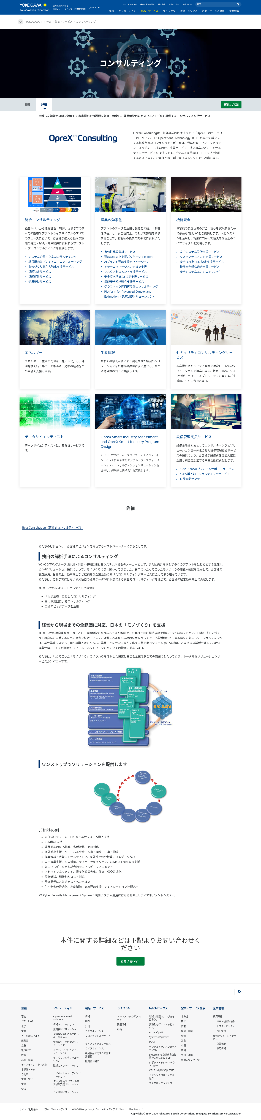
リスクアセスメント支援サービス (125, 272)
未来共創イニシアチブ (160, 1083)
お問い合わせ (174, 4)
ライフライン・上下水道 (34, 1064)
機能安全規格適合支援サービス (124, 282)
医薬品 (24, 1040)
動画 (119, 1029)
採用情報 (161, 4)
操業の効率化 (111, 220)
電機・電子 (27, 1079)
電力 (23, 1031)
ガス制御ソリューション (66, 1092)
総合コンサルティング (42, 220)
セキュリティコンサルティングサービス (204, 355)
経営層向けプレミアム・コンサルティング (55, 262)
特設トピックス (188, 10)
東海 (183, 1035)
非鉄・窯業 (27, 1060)
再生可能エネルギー (31, 1035)
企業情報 (234, 10)
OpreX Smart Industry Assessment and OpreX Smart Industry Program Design (130, 441)
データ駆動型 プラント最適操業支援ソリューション (66, 1084)
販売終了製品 (92, 1061)
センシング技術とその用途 (162, 1076)
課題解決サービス (39, 277)
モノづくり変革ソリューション (66, 1059)
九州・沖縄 (187, 1055)
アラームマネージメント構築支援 (125, 267)
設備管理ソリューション (66, 1029)
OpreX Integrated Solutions (62, 1018)
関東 (183, 1026)
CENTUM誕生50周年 (160, 1070)
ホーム (47, 21)
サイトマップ (136, 1109)
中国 (183, 1045)
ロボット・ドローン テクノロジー (162, 1064)
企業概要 (221, 1043)
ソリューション (127, 10)
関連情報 (121, 1024)
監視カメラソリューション (66, 1067)
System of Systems (159, 1037)
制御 (87, 1021)
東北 (183, 1021)
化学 (23, 1026)
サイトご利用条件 (29, 1109)
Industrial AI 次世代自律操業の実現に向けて (162, 1056)
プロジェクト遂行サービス (98, 1037)
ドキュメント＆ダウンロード (130, 1018)
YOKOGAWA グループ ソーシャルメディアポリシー (98, 1109)
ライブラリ (169, 10)
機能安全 (183, 220)
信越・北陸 (187, 1031)
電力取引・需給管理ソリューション (66, 1043)
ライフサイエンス (94, 1048)
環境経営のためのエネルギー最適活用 (66, 1035)
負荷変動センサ (190, 479)
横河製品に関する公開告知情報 (98, 1055)
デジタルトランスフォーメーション (163, 1048)
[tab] (52, 528)
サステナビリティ (226, 1026)
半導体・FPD (28, 1069)
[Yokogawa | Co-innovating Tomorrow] (34, 7)
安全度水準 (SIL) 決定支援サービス (126, 277)
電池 (23, 1084)
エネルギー (34, 352)
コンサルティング (94, 1031)
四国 (183, 1050)
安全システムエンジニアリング (200, 272)
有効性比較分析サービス (119, 252)
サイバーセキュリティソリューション (67, 1075)
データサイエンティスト (44, 436)
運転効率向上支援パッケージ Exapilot (128, 257)
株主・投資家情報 (147, 4)
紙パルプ (26, 1050)
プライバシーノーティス (54, 1109)
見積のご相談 (231, 104)
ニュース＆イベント (129, 4)
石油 (23, 1016)
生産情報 (108, 352)
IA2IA (152, 1041)
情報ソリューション (63, 1024)
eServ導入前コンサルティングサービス (205, 474)
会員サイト (187, 4)
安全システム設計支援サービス (200, 252)
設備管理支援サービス (194, 436)
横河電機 (217, 1016)
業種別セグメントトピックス (162, 1026)
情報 (87, 1016)
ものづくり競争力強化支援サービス (51, 267)
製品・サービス (149, 10)
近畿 (183, 1040)
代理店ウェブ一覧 (190, 1060)
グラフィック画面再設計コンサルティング (131, 287)
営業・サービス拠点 (213, 10)
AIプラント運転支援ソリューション (126, 262)
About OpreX (156, 1032)
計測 (87, 1026)
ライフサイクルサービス (98, 1043)
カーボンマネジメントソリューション (66, 1051)
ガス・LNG (27, 1021)
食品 (23, 1045)
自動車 (24, 1074)
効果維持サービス (39, 282)
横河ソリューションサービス (225, 1037)
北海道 (184, 1016)
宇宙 (23, 1089)
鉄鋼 (23, 1055)
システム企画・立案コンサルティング (52, 257)
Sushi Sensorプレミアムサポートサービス (207, 469)
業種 (111, 10)
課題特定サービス (39, 272)
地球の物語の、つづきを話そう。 (162, 1018)
